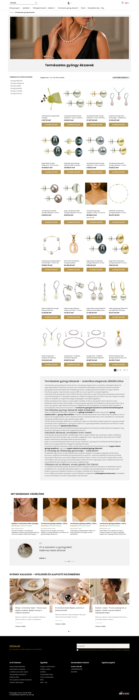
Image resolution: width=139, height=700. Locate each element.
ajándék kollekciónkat (69, 426)
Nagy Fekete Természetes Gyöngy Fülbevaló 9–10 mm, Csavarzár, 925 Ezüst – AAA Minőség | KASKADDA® (95, 262)
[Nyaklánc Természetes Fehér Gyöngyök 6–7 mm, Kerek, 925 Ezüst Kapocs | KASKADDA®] (25, 510)
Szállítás (43, 672)
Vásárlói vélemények (16, 682)
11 (124, 370)
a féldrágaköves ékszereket (105, 473)
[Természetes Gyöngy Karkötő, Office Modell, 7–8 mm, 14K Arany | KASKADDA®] (51, 244)
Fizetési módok (45, 669)
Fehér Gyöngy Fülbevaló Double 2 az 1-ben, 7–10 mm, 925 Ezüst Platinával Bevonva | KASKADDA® (73, 309)
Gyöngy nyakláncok (17, 83)
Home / (12, 12)
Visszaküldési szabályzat (17, 674)
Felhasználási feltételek (17, 667)
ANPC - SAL (43, 682)
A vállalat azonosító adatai (18, 672)
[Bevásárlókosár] (122, 3)
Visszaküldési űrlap (93, 8)
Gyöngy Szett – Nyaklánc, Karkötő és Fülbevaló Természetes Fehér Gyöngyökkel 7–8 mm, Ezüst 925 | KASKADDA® (73, 357)
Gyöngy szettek (15, 86)
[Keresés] (36, 2)
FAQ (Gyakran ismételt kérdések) (20, 680)
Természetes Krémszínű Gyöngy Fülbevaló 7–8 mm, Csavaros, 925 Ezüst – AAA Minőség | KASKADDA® (117, 164)
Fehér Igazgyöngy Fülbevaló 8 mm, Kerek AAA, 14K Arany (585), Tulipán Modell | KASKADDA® (118, 309)
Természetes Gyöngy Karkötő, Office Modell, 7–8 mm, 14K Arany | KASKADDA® (51, 262)
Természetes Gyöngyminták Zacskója (50, 117)
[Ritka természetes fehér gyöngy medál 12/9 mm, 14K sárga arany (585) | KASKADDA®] (119, 339)
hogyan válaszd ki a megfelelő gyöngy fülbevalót (84, 448)
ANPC (42, 680)
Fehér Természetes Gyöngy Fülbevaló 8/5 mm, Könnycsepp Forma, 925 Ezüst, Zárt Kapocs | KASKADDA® (51, 309)
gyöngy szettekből (85, 412)
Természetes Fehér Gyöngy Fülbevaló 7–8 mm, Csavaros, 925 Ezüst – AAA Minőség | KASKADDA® (73, 117)
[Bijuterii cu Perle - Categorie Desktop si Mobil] (69, 38)
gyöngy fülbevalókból (66, 415)
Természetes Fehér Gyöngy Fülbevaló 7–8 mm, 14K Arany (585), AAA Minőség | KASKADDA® (96, 117)
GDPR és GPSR (14, 677)
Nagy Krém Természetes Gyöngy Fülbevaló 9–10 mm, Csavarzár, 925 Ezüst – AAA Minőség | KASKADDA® (118, 262)
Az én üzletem (15, 662)
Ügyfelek (44, 662)
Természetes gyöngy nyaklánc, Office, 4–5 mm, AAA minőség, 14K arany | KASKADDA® (96, 212)
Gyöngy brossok (16, 93)
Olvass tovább (20, 626)
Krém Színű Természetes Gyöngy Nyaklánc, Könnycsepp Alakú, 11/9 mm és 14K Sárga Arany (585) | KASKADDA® (73, 262)
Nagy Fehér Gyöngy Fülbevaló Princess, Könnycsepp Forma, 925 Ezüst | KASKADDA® (96, 309)
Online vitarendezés (47, 677)
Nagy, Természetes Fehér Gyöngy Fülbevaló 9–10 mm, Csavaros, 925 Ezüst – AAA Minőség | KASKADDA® (73, 212)
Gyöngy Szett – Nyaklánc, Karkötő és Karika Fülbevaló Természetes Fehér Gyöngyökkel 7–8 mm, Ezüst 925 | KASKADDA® (95, 357)
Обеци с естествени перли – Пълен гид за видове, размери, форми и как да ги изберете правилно (31, 610)
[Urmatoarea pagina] (127, 370)
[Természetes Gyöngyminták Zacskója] (51, 99)
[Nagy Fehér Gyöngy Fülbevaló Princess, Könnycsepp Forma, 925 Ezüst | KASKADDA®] (96, 291)
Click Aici (127, 650)
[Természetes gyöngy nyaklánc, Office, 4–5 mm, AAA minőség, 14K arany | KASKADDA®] (96, 193)
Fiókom (83, 8)
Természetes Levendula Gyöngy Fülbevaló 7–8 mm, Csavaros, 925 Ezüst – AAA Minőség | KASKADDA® (50, 212)
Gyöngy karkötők (16, 88)
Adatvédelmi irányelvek (17, 669)
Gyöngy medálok (16, 91)
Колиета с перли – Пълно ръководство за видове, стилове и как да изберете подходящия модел (110, 610)
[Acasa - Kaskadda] (69, 3)
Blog (102, 8)
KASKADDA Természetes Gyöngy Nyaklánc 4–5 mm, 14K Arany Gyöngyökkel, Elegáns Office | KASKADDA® (117, 212)
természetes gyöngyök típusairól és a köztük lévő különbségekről (99, 408)
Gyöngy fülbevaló (16, 81)
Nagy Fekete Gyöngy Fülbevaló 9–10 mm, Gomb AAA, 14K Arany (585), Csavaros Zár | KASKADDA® (50, 164)
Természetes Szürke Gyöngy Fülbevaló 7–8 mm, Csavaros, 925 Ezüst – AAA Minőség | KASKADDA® (96, 164)
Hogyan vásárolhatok (47, 667)
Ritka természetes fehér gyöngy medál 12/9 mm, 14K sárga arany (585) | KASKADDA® (117, 357)
